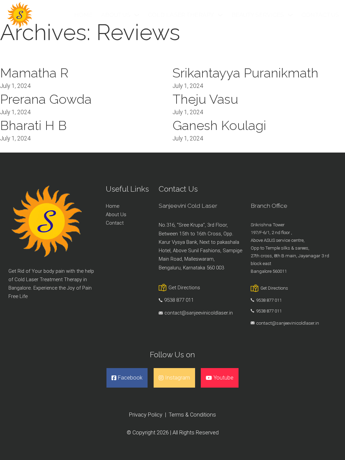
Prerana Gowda (46, 99)
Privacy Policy (145, 415)
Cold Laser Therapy (181, 14)
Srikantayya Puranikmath (245, 72)
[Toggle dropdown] (136, 15)
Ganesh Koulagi (219, 125)
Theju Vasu (205, 99)
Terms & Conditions (192, 415)
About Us (115, 14)
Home (83, 14)
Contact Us (320, 14)
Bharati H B (33, 125)
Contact (115, 223)
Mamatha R (34, 72)
